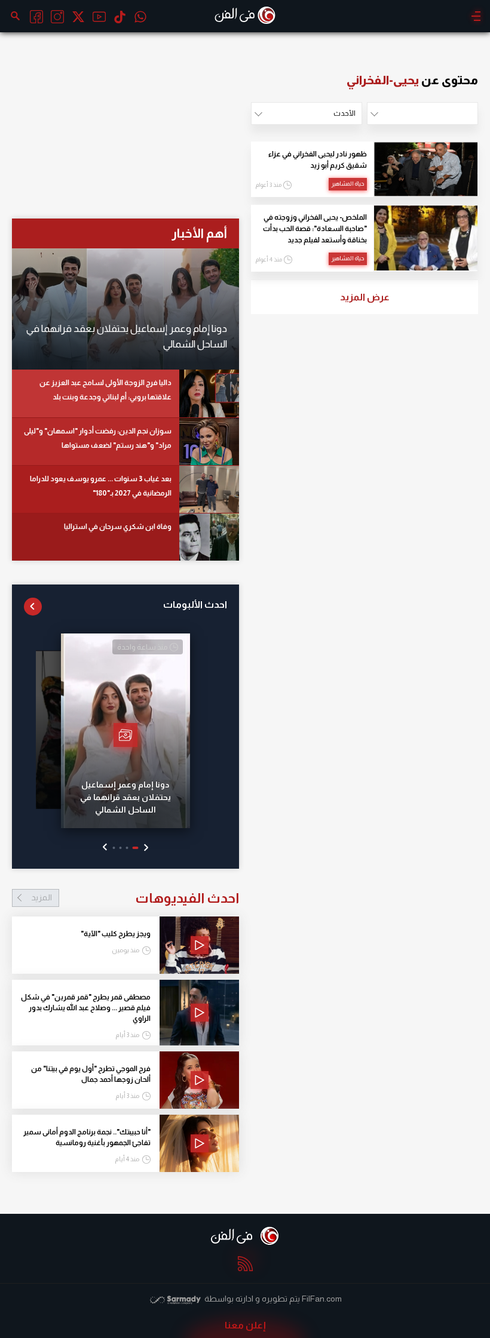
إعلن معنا (245, 1325)
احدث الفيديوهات (135, 898)
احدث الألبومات (195, 604)
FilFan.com (322, 1298)
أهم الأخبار (199, 233)
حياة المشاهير (348, 183)
